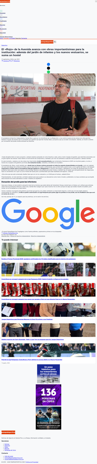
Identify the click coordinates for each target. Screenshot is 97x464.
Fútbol (6, 447)
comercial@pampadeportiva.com (14, 459)
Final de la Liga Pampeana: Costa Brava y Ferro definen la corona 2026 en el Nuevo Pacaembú (32, 359)
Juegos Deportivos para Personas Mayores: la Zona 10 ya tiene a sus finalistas (27, 319)
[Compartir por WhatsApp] (48, 71)
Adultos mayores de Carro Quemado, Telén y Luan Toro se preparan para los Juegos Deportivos (33, 339)
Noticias (7, 444)
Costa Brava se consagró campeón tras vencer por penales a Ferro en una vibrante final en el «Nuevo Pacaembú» (38, 299)
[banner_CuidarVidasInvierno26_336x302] (48, 429)
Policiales (6, 38)
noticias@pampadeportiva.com (14, 458)
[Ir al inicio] (47, 42)
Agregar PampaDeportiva (10, 233)
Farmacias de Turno (10, 450)
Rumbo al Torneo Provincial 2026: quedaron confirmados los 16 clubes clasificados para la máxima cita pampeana (39, 259)
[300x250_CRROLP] (48, 383)
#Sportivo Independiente (38, 236)
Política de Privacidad (32, 462)
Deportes (18, 38)
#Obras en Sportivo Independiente (20, 236)
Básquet (7, 448)
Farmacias (24, 38)
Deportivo (4, 45)
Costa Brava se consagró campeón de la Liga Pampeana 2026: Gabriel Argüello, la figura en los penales (35, 279)
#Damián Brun (6, 236)
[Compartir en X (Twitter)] (48, 68)
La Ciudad (12, 38)
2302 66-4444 (9, 456)
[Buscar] (54, 42)
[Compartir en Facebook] (48, 64)
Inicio (1, 38)
